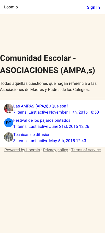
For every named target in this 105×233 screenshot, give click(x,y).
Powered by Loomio (22, 149)
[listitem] (52, 109)
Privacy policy (55, 149)
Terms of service (86, 149)
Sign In (93, 7)
